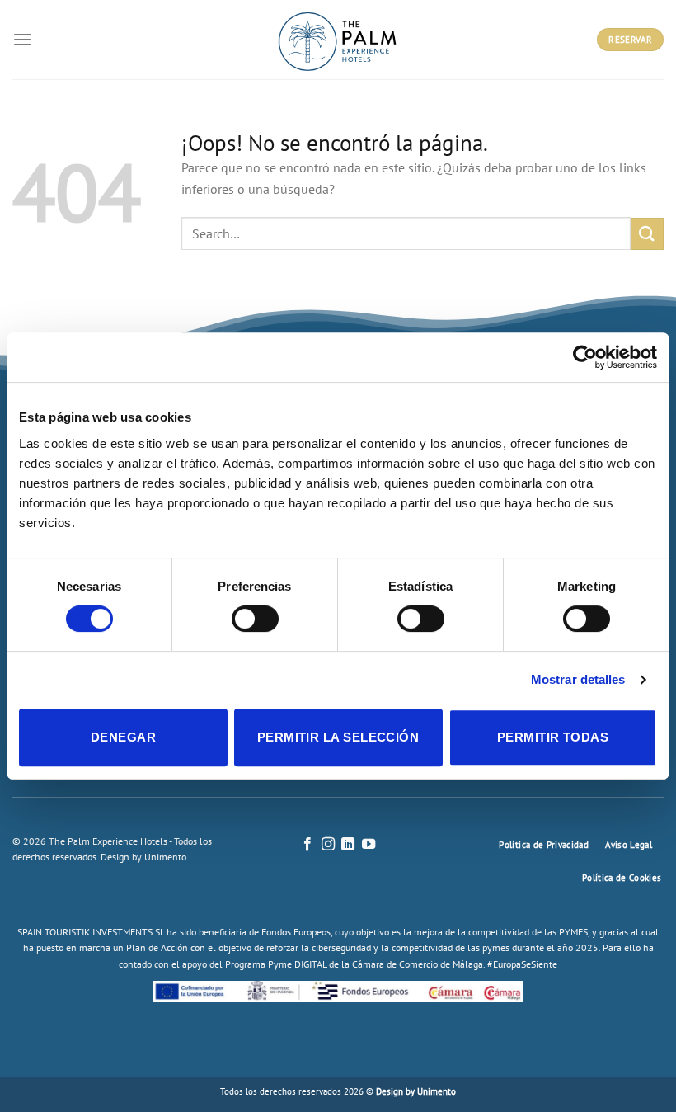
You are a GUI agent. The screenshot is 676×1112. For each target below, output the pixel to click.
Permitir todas (552, 737)
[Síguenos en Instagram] (328, 844)
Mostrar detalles (578, 679)
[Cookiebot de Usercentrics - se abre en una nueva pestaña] (585, 357)
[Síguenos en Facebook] (307, 844)
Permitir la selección (338, 737)
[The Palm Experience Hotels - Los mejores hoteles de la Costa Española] (338, 39)
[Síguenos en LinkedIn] (347, 844)
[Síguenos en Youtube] (368, 844)
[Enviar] (647, 234)
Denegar (123, 737)
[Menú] (22, 39)
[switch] (255, 618)
